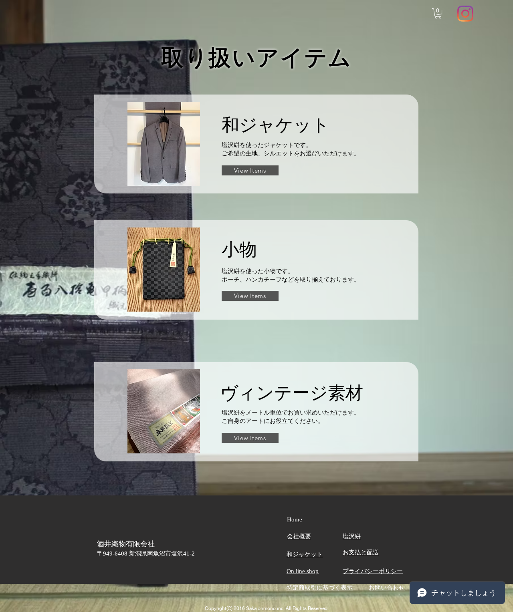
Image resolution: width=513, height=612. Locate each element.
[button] (438, 13)
